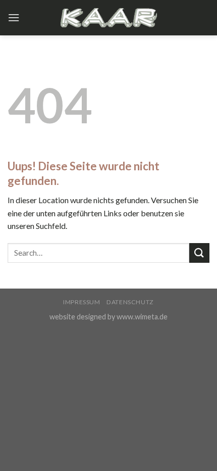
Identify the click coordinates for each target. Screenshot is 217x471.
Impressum (81, 302)
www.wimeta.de (142, 316)
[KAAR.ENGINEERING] (108, 17)
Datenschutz (130, 302)
